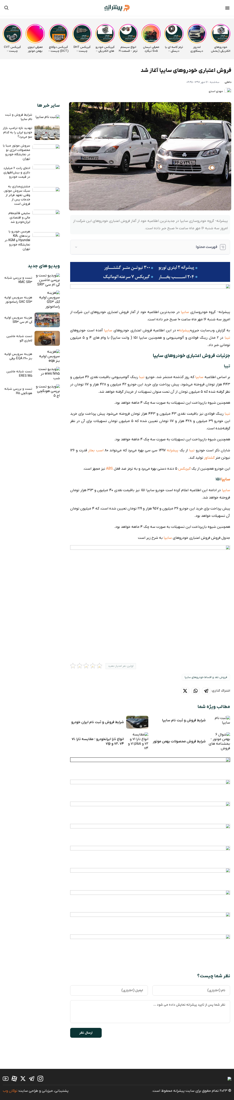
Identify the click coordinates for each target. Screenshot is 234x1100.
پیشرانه (184, 330)
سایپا (185, 312)
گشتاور (209, 457)
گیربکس (184, 468)
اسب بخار (95, 450)
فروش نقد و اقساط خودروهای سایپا (206, 677)
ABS (109, 468)
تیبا (227, 337)
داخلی (228, 82)
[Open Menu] (227, 8)
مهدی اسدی (216, 91)
